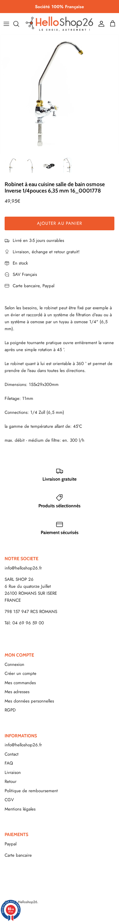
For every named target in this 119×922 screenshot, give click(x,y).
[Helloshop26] (59, 23)
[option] (59, 94)
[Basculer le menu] (6, 23)
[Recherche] (19, 23)
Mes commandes (20, 683)
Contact (11, 754)
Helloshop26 (27, 902)
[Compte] (100, 23)
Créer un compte (20, 673)
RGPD (10, 710)
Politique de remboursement (31, 791)
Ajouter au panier (59, 223)
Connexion (14, 664)
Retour (10, 781)
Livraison (13, 772)
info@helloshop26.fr (23, 568)
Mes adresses (17, 692)
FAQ (9, 763)
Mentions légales (20, 809)
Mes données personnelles (29, 701)
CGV (9, 800)
